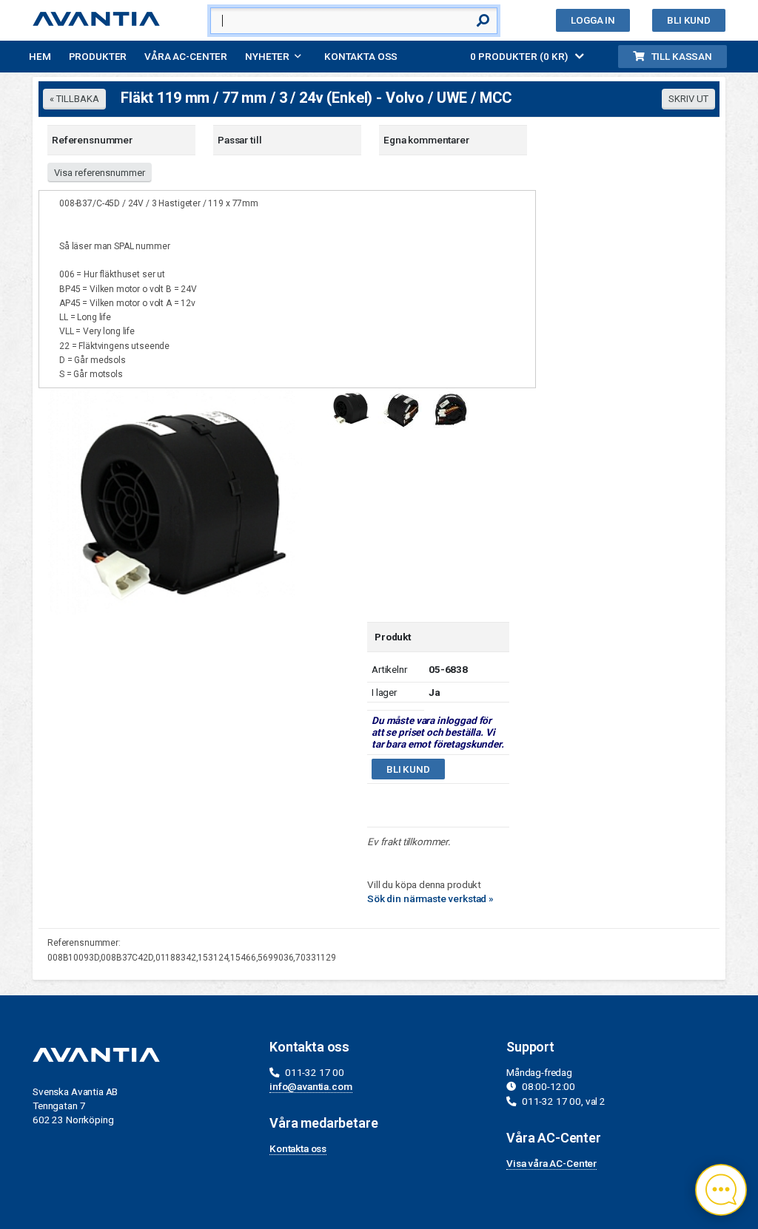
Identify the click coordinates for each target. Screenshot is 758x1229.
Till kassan (681, 56)
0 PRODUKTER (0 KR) (520, 56)
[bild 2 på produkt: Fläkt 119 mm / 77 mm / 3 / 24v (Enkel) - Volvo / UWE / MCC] (400, 408)
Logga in (593, 20)
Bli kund (689, 20)
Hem (40, 56)
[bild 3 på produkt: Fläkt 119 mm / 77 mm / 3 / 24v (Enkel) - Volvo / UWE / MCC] (449, 407)
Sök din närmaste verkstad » (430, 898)
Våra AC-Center (185, 56)
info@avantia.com (310, 1086)
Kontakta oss (361, 56)
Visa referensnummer (99, 172)
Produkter (98, 56)
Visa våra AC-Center (551, 1163)
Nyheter (267, 56)
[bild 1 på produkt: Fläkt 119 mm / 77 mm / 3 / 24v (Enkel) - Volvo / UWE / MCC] (176, 501)
